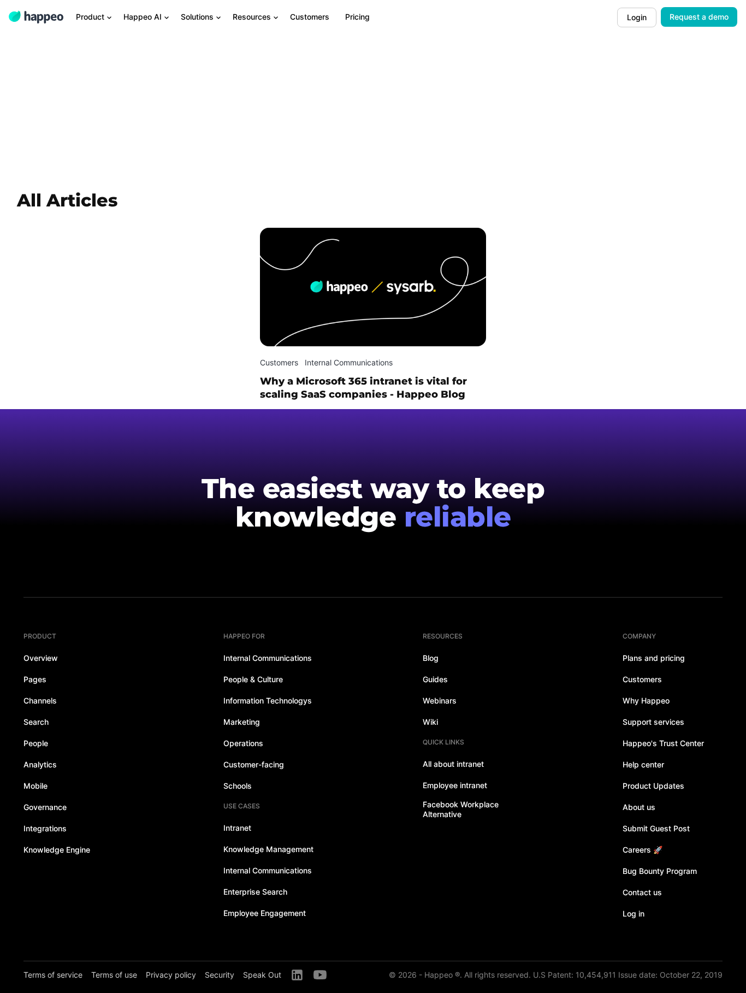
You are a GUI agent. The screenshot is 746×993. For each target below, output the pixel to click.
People (35, 743)
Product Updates (653, 785)
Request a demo (699, 16)
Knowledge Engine (56, 849)
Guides (435, 679)
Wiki (430, 721)
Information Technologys (267, 700)
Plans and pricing (654, 658)
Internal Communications (267, 658)
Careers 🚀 (642, 849)
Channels (40, 700)
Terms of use (114, 974)
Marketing (241, 721)
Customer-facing (253, 764)
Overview (40, 658)
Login (637, 17)
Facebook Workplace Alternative (461, 809)
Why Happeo (646, 700)
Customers (642, 679)
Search (36, 721)
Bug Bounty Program (660, 871)
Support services (653, 721)
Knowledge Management (268, 849)
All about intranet (453, 764)
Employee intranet (455, 785)
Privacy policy (171, 974)
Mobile (35, 785)
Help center (643, 764)
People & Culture (253, 679)
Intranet (237, 827)
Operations (243, 743)
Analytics (40, 764)
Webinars (440, 700)
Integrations (45, 828)
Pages (34, 679)
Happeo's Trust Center (663, 743)
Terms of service (52, 974)
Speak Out (262, 974)
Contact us (642, 892)
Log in (633, 913)
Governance (45, 807)
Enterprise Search (255, 891)
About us (639, 807)
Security (219, 974)
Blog (431, 658)
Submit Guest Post (656, 828)
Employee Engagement (264, 913)
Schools (237, 785)
